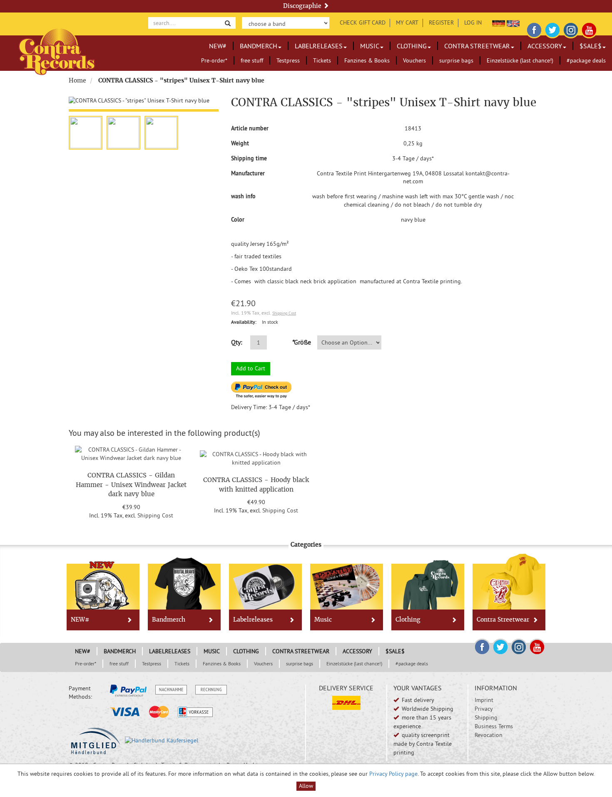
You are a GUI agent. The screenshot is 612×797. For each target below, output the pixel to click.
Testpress (288, 60)
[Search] (228, 22)
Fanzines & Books (367, 60)
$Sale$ (591, 46)
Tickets (322, 60)
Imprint (484, 700)
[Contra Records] (56, 51)
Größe (301, 342)
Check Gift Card (363, 22)
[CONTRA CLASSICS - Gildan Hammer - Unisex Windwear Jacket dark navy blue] (131, 453)
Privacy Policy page (393, 773)
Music (369, 46)
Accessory (544, 46)
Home (77, 80)
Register (441, 22)
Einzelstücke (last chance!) (520, 60)
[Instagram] (570, 28)
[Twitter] (552, 28)
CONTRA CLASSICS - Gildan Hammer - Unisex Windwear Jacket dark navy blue (131, 484)
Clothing (412, 46)
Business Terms (494, 726)
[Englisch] (513, 22)
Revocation (489, 735)
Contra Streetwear (477, 46)
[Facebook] (534, 28)
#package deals (586, 60)
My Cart (407, 22)
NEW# (217, 46)
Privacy (484, 708)
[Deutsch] (498, 22)
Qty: (236, 342)
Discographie (303, 6)
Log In (473, 22)
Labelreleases (319, 46)
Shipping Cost (284, 313)
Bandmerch (258, 46)
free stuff (252, 60)
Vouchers (414, 60)
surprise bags (456, 60)
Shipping (486, 717)
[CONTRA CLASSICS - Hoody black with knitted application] (256, 457)
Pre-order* (214, 60)
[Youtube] (589, 28)
